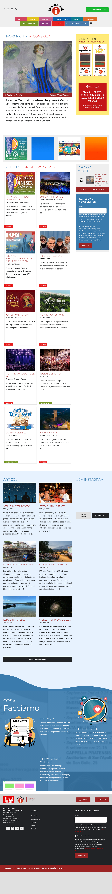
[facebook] (4, 9)
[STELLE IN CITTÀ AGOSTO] (19, 493)
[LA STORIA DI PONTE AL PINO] (19, 551)
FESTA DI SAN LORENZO (52, 506)
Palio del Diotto (50, 373)
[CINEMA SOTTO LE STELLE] (55, 551)
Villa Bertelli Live (51, 256)
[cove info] (85, 45)
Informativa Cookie (48, 868)
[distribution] (92, 695)
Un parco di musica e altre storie (18, 198)
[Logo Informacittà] (56, 4)
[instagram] (8, 9)
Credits (57, 868)
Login (62, 868)
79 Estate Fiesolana (52, 197)
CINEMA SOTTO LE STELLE (53, 564)
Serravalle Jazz (50, 432)
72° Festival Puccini (17, 314)
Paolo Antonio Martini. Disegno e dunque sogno (101, 177)
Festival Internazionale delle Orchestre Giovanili (19, 258)
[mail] (12, 9)
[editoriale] (19, 717)
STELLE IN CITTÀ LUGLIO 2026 (55, 619)
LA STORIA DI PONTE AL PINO (19, 564)
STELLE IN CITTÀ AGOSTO (16, 506)
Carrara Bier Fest (16, 432)
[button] (5, 88)
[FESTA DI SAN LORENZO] (55, 493)
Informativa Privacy (34, 868)
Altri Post (83, 516)
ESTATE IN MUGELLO (14, 619)
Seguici (102, 516)
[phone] (16, 9)
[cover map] (99, 45)
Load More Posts (37, 659)
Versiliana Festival (51, 314)
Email (81, 206)
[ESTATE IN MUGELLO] (19, 606)
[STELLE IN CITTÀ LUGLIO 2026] (55, 606)
